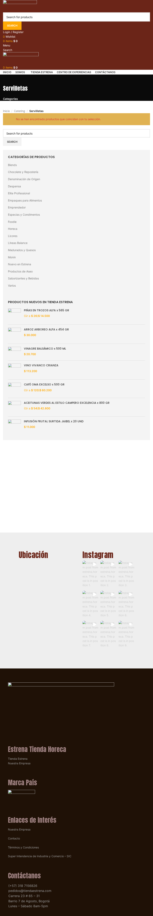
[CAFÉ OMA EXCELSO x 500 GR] (14, 389)
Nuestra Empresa (19, 763)
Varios (12, 285)
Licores (12, 236)
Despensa (14, 186)
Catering (19, 111)
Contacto (14, 838)
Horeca (12, 228)
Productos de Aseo (20, 271)
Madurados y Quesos (22, 250)
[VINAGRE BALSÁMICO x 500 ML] (14, 352)
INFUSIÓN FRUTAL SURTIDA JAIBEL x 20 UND (53, 421)
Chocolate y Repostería (23, 172)
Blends (12, 165)
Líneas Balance (17, 243)
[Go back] (8, 80)
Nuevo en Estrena (19, 264)
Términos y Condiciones (23, 847)
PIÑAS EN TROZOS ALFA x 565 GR (46, 310)
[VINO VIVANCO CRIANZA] (14, 370)
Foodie (12, 221)
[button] (90, 575)
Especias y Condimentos (24, 214)
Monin (12, 257)
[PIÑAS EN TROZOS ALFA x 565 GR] (14, 315)
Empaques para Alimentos (25, 200)
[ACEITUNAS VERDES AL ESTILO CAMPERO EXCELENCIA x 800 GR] (14, 407)
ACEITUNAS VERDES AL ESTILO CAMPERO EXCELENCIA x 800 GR (67, 403)
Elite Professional (19, 193)
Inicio (6, 111)
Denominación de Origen (24, 179)
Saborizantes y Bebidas (23, 278)
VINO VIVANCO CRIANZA (41, 365)
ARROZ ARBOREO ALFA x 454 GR (46, 329)
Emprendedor (17, 207)
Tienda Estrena (17, 758)
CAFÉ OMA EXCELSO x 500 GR (44, 384)
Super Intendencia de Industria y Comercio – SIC (39, 856)
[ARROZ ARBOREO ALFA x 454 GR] (14, 334)
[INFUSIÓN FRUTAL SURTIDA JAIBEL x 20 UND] (14, 427)
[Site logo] (20, 6)
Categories (10, 98)
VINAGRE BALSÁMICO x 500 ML (45, 349)
